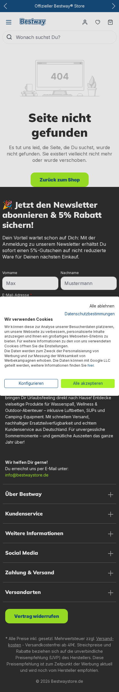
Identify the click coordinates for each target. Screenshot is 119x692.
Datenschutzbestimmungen (90, 314)
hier (91, 365)
